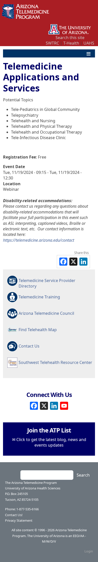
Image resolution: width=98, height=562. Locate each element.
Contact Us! (14, 515)
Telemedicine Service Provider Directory (47, 283)
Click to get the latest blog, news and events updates (51, 442)
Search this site (70, 37)
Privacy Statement (18, 520)
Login (88, 551)
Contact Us (29, 346)
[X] (44, 405)
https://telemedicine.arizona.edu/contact (38, 240)
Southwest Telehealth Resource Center (55, 362)
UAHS (88, 43)
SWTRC (52, 43)
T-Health (71, 43)
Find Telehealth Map (38, 329)
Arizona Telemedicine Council (46, 313)
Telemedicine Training (39, 297)
